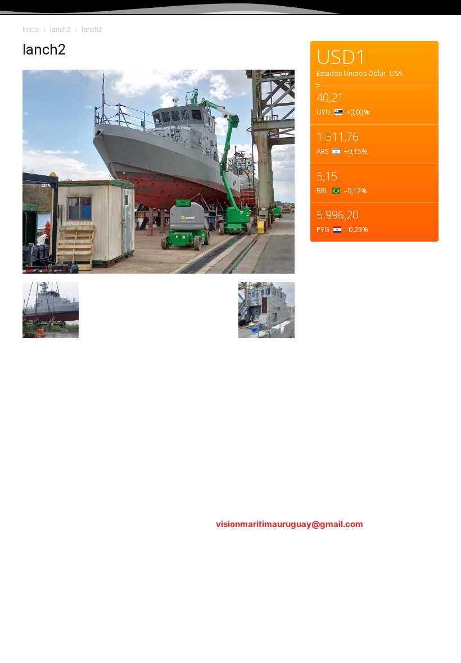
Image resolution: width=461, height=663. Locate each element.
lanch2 (60, 29)
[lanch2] (158, 270)
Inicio (30, 29)
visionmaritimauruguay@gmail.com (289, 524)
